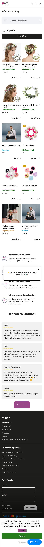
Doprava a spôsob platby (10, 465)
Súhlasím (22, 536)
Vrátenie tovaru (7, 462)
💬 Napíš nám (34, 542)
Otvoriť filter (22, 36)
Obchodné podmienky (9, 456)
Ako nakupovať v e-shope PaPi (12, 452)
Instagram (5, 436)
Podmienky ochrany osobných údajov (14, 459)
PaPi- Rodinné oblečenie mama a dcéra (15, 440)
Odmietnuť (22, 542)
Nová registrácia (6, 505)
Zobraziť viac (22, 405)
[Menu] (40, 3)
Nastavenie (22, 530)
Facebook (5, 433)
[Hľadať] (32, 3)
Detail (16, 158)
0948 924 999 (6, 430)
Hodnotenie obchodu (22, 314)
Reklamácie (5, 469)
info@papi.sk (6, 426)
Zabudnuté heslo (7, 509)
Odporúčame (12, 30)
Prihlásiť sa (30, 507)
